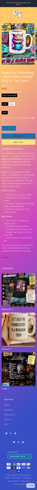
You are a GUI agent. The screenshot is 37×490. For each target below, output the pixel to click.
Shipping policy (26, 481)
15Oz (4, 112)
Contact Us (8, 410)
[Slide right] (23, 68)
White (5, 104)
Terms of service (13, 481)
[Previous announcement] (4, 3)
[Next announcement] (33, 3)
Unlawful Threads (17, 475)
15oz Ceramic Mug (9, 95)
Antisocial (6, 349)
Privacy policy (27, 477)
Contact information (19, 484)
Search (7, 405)
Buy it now (18, 142)
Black (12, 104)
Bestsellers (6, 309)
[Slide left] (14, 68)
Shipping (4, 88)
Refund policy (9, 415)
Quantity (4, 124)
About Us (7, 419)
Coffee (5, 389)
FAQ (5, 424)
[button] (4, 15)
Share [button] (6, 257)
